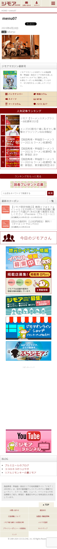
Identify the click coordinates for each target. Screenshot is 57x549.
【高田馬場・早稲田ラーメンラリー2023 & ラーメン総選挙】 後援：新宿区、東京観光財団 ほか (38, 162)
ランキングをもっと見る (28, 176)
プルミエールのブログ (17, 465)
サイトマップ (42, 528)
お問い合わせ (14, 510)
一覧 (51, 201)
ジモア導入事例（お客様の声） (14, 522)
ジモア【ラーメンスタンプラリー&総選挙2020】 (37, 119)
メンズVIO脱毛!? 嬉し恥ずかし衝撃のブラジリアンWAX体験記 (38, 130)
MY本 (42, 99)
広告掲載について (14, 516)
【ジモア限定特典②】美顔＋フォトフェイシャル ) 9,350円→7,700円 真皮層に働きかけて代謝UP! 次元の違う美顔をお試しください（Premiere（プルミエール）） (33, 210)
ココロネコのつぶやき (17, 469)
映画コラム (42, 94)
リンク (14, 534)
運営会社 (43, 510)
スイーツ (14, 99)
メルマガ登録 (42, 522)
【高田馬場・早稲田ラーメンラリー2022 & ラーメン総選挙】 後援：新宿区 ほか (38, 151)
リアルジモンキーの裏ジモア (20, 472)
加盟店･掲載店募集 (42, 516)
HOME (4, 10)
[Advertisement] (28, 397)
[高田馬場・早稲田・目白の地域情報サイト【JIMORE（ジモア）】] (10, 6)
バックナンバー (14, 94)
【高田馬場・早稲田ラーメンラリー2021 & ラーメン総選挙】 (37, 141)
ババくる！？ (42, 104)
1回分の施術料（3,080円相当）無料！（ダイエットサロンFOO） (31, 222)
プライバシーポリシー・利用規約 (14, 528)
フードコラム (14, 104)
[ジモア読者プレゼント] (28, 188)
